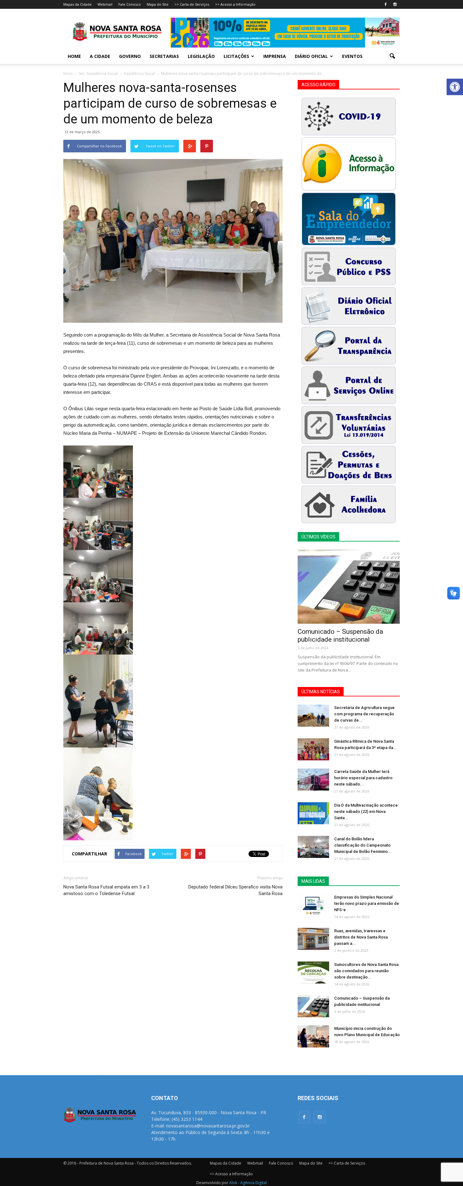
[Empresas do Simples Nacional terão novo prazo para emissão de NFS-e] (313, 905)
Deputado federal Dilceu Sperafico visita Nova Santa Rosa (235, 890)
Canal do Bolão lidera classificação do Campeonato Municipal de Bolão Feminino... (363, 845)
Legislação (201, 56)
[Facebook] (385, 4)
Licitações (236, 56)
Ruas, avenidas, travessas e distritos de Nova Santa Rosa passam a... (361, 937)
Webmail (105, 4)
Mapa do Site (158, 4)
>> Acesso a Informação (235, 4)
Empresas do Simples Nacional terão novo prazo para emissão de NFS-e (366, 903)
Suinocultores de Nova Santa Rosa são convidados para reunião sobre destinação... (366, 970)
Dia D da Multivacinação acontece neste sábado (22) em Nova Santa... (366, 811)
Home (74, 56)
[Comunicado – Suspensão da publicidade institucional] (349, 587)
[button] (455, 87)
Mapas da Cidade (77, 4)
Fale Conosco (129, 4)
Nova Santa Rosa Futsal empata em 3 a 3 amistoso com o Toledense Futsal (106, 890)
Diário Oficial (311, 56)
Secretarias (164, 56)
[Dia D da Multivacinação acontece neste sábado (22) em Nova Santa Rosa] (313, 813)
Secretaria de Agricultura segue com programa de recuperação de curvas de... (364, 714)
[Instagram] (395, 4)
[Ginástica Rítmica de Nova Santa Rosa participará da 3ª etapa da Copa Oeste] (313, 749)
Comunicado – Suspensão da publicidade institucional (340, 635)
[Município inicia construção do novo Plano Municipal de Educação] (313, 1036)
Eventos (352, 56)
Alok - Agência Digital (248, 1182)
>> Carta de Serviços (191, 4)
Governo (130, 56)
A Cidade (100, 56)
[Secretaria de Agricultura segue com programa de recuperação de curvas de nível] (313, 716)
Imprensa (274, 56)
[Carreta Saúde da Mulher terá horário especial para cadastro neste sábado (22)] (313, 780)
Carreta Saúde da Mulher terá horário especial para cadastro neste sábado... (363, 777)
